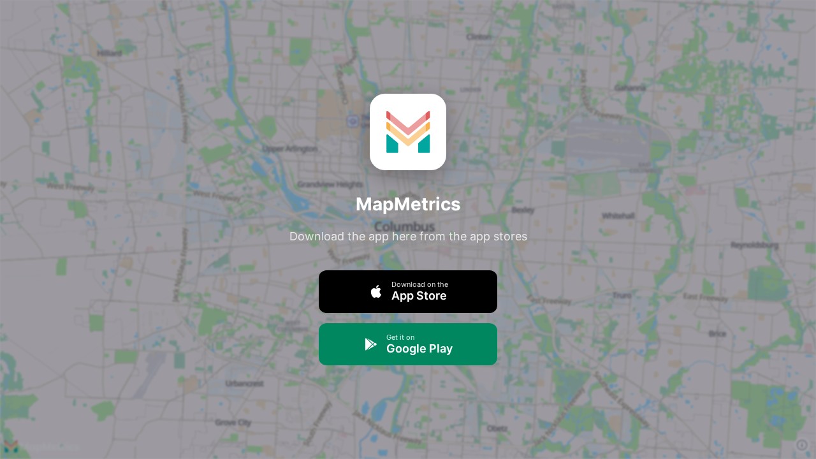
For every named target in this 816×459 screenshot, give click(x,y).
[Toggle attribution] (802, 445)
